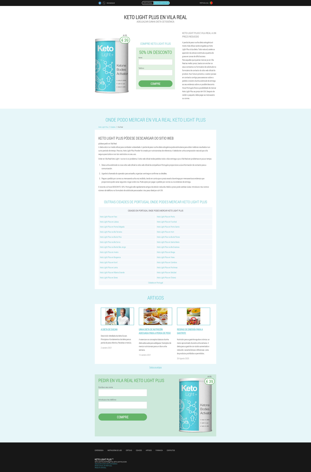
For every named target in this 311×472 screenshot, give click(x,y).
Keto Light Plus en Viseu (166, 257)
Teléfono (141, 68)
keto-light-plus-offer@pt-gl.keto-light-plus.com (111, 462)
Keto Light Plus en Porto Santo (168, 226)
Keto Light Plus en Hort (165, 232)
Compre (155, 84)
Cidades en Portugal (155, 282)
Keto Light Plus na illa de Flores (168, 237)
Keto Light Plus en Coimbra (167, 262)
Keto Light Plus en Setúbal (166, 272)
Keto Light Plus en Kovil (108, 262)
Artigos (149, 450)
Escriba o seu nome (105, 387)
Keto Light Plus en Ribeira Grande (112, 272)
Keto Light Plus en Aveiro (109, 252)
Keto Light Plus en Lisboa (109, 221)
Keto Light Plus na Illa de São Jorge (113, 247)
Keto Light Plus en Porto (166, 216)
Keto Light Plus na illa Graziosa (168, 247)
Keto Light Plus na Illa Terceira (111, 232)
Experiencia (99, 450)
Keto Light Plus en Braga (166, 252)
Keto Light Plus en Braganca (110, 257)
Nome (140, 57)
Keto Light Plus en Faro (108, 216)
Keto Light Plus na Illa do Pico (111, 237)
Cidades (139, 450)
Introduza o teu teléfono (107, 400)
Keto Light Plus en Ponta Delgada (112, 226)
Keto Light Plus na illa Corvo (110, 242)
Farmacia (159, 450)
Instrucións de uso (115, 450)
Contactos (171, 450)
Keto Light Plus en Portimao (167, 267)
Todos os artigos (155, 367)
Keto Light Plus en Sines (109, 277)
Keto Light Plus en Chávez (166, 277)
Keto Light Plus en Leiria (109, 267)
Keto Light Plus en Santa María (168, 242)
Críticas (129, 450)
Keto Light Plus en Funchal (167, 221)
